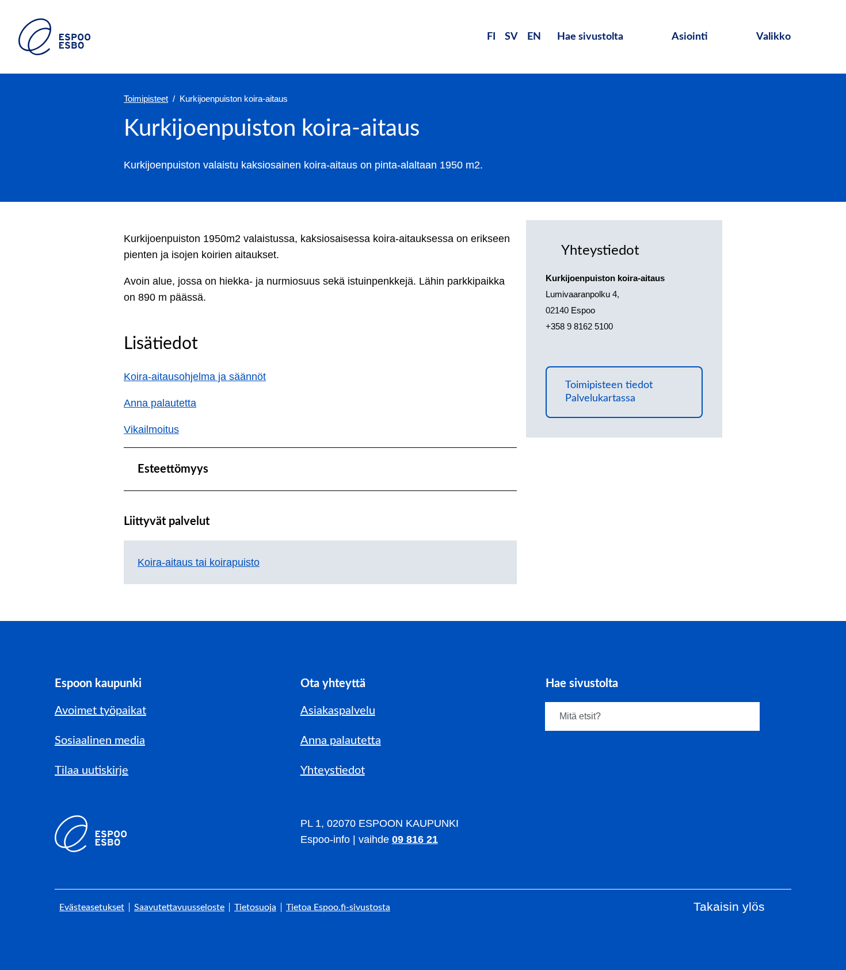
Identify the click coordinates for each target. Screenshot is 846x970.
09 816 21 (415, 839)
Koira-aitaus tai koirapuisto (199, 562)
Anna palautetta (166, 403)
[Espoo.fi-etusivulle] (54, 36)
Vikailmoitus (158, 429)
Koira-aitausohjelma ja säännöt (195, 376)
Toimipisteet (146, 98)
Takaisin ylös (729, 906)
